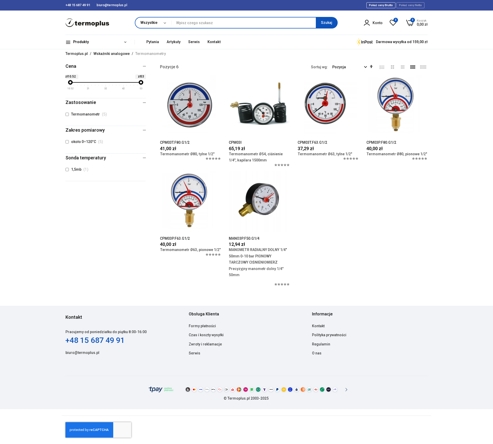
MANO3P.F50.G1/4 (244, 238)
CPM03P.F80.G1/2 (381, 142)
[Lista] (382, 67)
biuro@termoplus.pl (82, 353)
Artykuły (174, 42)
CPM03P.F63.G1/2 (175, 238)
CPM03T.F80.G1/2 (174, 142)
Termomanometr (90, 114)
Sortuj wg (319, 67)
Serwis (194, 42)
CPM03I (235, 142)
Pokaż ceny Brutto (381, 5)
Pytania (152, 42)
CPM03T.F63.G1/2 (312, 142)
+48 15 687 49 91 (95, 340)
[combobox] (254, 22)
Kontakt (214, 42)
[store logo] (87, 22)
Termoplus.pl (77, 54)
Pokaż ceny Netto (410, 5)
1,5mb (80, 169)
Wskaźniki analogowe (111, 54)
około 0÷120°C (88, 142)
